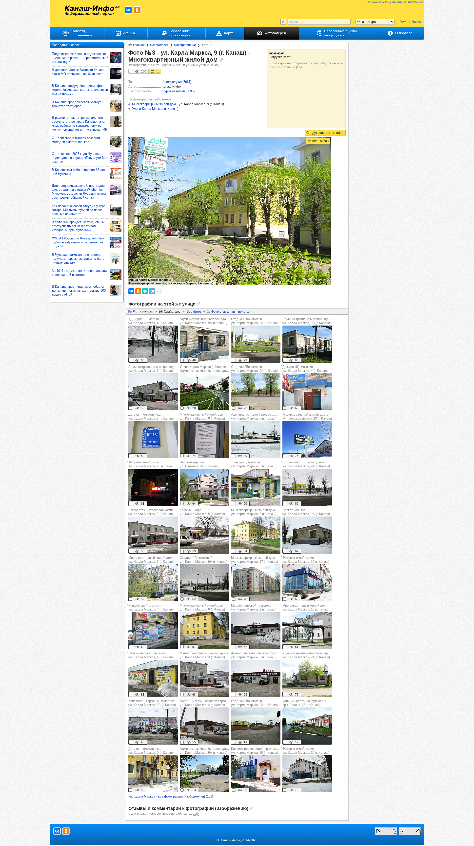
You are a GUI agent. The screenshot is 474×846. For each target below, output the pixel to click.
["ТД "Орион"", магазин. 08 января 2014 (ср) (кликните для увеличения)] (153, 344)
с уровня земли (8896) (178, 91)
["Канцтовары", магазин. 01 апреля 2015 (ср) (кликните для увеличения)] (153, 630)
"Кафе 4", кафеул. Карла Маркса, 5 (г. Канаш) (201, 512)
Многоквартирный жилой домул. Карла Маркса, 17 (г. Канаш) (254, 560)
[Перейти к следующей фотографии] (325, 133)
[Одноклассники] (138, 291)
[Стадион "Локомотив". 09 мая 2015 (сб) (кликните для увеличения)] (255, 391)
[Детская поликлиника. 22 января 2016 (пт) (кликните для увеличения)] (153, 439)
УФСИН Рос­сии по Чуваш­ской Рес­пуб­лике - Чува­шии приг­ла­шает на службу (78, 242)
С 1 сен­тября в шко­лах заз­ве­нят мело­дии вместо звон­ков (76, 140)
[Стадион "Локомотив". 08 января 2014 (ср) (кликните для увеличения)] (204, 582)
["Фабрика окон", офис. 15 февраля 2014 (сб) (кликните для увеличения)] (307, 773)
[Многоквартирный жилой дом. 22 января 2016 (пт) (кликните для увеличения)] (204, 439)
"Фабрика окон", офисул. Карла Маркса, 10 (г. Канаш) (151, 464)
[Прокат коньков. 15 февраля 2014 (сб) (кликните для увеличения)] (307, 535)
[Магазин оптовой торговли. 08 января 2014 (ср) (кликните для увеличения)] (255, 630)
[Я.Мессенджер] (145, 291)
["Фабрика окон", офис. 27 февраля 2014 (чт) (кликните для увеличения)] (153, 487)
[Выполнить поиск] (283, 22)
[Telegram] (152, 291)
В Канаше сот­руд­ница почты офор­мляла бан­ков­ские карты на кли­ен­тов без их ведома (80, 89)
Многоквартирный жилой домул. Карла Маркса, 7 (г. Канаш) (151, 560)
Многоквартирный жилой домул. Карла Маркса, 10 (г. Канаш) (305, 607)
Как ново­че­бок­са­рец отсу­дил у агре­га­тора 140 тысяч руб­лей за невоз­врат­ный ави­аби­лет (79, 210)
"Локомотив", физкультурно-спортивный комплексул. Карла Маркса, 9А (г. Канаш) (318, 464)
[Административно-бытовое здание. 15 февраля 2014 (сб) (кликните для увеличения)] (204, 344)
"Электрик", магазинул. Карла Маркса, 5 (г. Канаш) (253, 464)
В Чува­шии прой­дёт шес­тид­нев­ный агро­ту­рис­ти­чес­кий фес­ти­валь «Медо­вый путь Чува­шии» (78, 226)
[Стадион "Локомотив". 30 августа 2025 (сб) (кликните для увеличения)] (255, 726)
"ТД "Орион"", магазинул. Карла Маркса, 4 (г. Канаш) (150, 321)
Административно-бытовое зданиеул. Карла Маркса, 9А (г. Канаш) (205, 321)
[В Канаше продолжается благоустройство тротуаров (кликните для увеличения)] (115, 106)
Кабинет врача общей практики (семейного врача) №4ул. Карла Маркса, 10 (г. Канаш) (271, 750)
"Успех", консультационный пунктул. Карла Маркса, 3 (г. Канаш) (203, 655)
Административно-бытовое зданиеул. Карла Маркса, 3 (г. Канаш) (154, 369)
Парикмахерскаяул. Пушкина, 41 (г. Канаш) (199, 464)
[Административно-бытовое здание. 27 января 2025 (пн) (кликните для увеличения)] (255, 439)
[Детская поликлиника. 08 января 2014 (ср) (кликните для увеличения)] (153, 773)
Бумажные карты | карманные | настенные (395, 2)
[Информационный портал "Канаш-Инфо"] (89, 10)
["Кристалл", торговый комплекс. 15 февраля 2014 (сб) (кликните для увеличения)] (153, 726)
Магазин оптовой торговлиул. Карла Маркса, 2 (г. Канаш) (253, 607)
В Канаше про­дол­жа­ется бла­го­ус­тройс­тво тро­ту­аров (77, 104)
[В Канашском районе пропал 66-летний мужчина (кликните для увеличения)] (115, 173)
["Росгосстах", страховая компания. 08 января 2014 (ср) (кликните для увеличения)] (153, 535)
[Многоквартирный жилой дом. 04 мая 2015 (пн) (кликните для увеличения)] (255, 582)
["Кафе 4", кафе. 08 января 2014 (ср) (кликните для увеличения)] (204, 535)
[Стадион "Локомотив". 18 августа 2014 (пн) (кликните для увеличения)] (255, 344)
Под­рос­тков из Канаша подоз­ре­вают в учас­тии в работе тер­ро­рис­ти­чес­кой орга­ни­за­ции (80, 58)
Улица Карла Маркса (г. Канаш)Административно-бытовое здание (205, 369)
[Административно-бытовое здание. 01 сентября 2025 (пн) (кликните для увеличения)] (204, 773)
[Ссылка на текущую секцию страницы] (221, 60)
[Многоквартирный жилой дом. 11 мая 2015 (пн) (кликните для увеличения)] (255, 535)
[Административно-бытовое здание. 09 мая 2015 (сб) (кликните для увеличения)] (307, 344)
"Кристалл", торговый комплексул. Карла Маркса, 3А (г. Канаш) (151, 703)
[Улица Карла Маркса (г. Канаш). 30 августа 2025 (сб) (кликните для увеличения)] (204, 391)
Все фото (194, 311)
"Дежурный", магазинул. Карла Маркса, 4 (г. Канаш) (304, 369)
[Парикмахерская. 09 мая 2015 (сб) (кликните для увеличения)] (204, 487)
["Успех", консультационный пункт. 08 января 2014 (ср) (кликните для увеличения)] (204, 678)
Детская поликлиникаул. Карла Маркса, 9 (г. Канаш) (151, 416)
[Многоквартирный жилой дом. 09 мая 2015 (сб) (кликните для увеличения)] (153, 582)
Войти (416, 22)
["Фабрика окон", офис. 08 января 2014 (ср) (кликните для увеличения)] (307, 582)
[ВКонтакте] (131, 291)
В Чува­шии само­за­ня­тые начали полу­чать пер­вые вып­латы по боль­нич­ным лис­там (78, 258)
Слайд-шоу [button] (172, 311)
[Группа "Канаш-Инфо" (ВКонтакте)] (128, 10)
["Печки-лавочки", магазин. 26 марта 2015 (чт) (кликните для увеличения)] (153, 678)
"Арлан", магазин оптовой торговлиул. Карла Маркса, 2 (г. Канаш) (256, 655)
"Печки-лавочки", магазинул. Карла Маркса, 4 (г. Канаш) (150, 655)
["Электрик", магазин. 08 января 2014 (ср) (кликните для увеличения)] (255, 487)
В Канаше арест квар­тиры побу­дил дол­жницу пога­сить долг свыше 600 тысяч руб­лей (79, 290)
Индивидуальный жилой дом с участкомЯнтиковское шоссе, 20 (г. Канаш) (312, 416)
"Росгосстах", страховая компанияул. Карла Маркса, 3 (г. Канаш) (153, 512)
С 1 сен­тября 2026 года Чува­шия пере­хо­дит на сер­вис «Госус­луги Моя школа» (80, 158)
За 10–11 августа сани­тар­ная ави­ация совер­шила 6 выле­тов (80, 273)
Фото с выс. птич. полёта (230, 311)
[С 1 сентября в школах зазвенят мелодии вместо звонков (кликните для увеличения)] (115, 141)
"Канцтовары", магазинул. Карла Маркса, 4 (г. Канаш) (150, 607)
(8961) (176, 82)
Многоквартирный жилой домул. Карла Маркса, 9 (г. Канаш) (202, 416)
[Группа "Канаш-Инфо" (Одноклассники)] (137, 10)
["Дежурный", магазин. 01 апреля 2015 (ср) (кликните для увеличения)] (307, 391)
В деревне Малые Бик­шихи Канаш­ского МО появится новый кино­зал (78, 72)
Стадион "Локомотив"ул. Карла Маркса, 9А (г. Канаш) (254, 321)
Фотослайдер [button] (143, 311)
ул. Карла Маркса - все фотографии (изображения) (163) (170, 796)
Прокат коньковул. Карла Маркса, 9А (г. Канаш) (306, 512)
